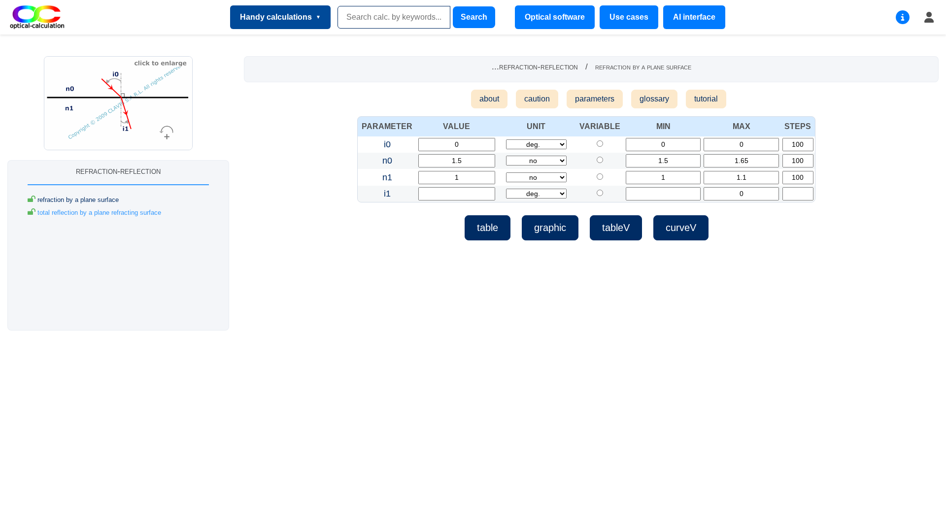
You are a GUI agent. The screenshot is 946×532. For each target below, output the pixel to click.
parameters (594, 99)
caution (537, 99)
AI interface (694, 17)
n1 (387, 177)
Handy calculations (276, 17)
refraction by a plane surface (77, 199)
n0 (387, 161)
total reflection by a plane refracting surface (98, 212)
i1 (387, 194)
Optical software (555, 17)
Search (474, 17)
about (489, 99)
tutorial (706, 99)
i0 (387, 144)
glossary (654, 99)
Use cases (628, 17)
